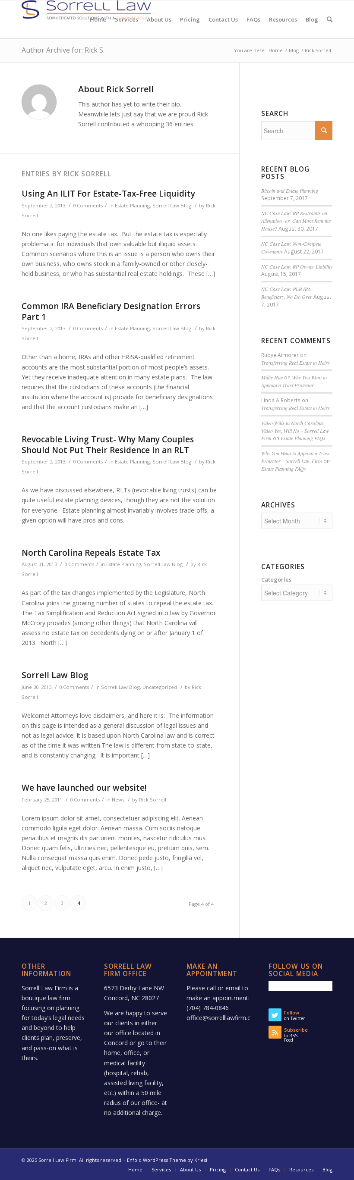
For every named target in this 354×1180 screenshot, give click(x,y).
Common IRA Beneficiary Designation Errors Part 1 (111, 311)
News (118, 799)
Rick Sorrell (152, 799)
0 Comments (88, 205)
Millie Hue (272, 377)
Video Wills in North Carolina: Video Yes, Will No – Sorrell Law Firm (295, 430)
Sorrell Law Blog (171, 205)
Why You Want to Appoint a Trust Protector (294, 381)
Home (276, 50)
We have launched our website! (84, 787)
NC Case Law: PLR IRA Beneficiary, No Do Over (286, 292)
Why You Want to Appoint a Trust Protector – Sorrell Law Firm (295, 457)
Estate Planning (132, 205)
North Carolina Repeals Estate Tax (91, 552)
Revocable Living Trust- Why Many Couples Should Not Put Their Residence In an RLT (108, 445)
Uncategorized (159, 687)
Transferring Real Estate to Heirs (295, 362)
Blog (294, 50)
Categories (276, 579)
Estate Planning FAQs (303, 438)
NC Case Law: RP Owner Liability (296, 266)
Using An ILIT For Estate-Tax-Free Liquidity (108, 193)
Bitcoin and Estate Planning (289, 190)
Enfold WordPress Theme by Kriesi (167, 1160)
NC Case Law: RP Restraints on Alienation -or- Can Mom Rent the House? (296, 221)
